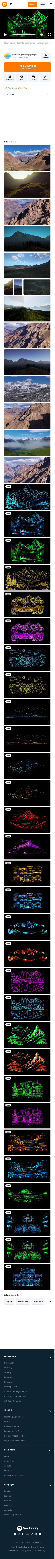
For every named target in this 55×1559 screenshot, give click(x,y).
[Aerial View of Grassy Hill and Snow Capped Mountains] (27, 323)
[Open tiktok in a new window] (31, 1549)
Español (7, 1511)
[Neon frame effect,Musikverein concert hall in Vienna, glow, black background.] (27, 1292)
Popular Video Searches (14, 1455)
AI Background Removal (15, 1411)
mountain (38, 1316)
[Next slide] (44, 1316)
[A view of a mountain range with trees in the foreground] (27, 237)
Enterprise (9, 1392)
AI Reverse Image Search (15, 1406)
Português (8, 1515)
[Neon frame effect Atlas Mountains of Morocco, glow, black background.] (27, 727)
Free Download (27, 67)
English (7, 1506)
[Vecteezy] (4, 4)
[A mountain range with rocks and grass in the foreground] (17, 302)
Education (8, 1397)
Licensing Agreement (13, 1431)
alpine (9, 1316)
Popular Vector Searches (15, 1446)
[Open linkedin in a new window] (22, 1549)
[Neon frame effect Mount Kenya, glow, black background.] (27, 835)
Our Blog (8, 1485)
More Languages (11, 1529)
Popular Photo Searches (14, 1451)
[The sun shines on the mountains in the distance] (27, 184)
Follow (46, 57)
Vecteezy (8, 1382)
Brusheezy (9, 1378)
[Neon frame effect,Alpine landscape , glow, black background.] (27, 512)
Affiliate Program (11, 1441)
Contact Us (9, 1476)
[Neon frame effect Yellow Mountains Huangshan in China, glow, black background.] (27, 1050)
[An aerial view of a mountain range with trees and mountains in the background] (18, 285)
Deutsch (8, 1520)
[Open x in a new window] (35, 1549)
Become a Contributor (14, 1490)
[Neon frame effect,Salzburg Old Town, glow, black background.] (27, 1104)
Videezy (7, 1387)
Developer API (10, 1402)
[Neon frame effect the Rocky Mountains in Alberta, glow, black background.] (27, 619)
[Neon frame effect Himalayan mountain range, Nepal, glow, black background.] (27, 781)
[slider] (23, 34)
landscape (23, 1316)
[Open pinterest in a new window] (26, 1549)
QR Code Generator (13, 1416)
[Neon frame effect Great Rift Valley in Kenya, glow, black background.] (27, 1157)
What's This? (22, 88)
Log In (42, 4)
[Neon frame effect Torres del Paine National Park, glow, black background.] (27, 996)
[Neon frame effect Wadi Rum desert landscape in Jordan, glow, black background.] (27, 1211)
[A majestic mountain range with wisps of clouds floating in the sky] (27, 264)
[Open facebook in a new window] (14, 1549)
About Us (8, 1481)
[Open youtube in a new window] (39, 1549)
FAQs (6, 1471)
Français (8, 1525)
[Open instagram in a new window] (18, 1549)
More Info (10, 93)
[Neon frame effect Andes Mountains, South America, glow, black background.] (27, 673)
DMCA (7, 1436)
